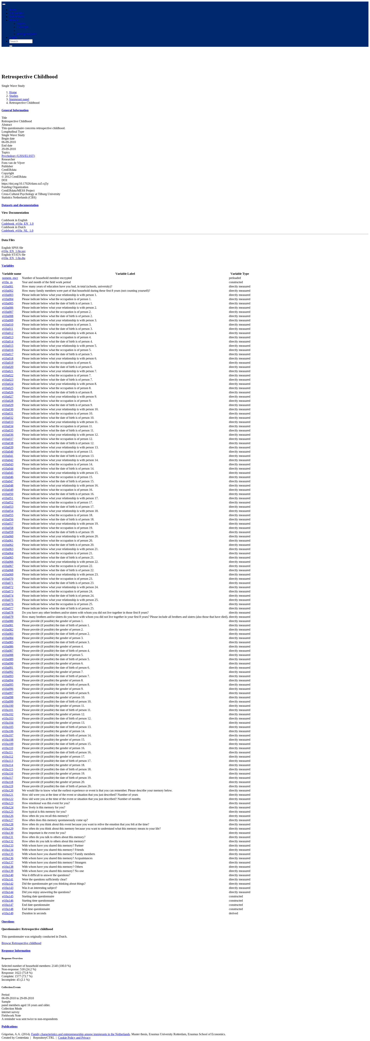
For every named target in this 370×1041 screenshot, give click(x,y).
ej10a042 (7, 460)
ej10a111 (7, 752)
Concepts (22, 27)
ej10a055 (7, 515)
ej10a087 (7, 650)
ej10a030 (7, 409)
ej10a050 (7, 494)
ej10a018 (7, 358)
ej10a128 (7, 824)
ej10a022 (7, 375)
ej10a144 (7, 892)
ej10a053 (7, 506)
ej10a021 (7, 371)
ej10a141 (7, 879)
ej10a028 (7, 400)
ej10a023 (7, 379)
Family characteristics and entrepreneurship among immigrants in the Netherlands (80, 1034)
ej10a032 (7, 417)
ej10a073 (7, 591)
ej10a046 (7, 477)
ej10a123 (7, 803)
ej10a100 (7, 705)
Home (13, 9)
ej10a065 (7, 557)
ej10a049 (7, 489)
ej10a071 (7, 583)
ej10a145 (7, 896)
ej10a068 (7, 570)
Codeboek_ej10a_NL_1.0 (17, 230)
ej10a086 (7, 646)
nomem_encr (10, 278)
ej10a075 (7, 599)
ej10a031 (7, 413)
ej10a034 (7, 426)
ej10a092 (7, 671)
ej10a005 (7, 303)
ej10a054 (7, 511)
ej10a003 (7, 294)
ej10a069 (7, 574)
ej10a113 (7, 760)
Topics (21, 23)
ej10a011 (7, 328)
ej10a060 (7, 536)
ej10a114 (7, 765)
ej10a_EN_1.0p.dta (13, 258)
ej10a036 (7, 434)
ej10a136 (7, 858)
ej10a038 (7, 443)
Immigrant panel (27, 34)
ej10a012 (7, 333)
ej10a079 (7, 616)
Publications (16, 16)
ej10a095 (7, 684)
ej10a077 (7, 608)
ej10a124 (7, 807)
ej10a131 (7, 837)
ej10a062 (7, 544)
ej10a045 (7, 472)
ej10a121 (7, 794)
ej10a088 (7, 655)
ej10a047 (7, 481)
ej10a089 (7, 659)
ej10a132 (7, 841)
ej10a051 (7, 498)
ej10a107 (7, 735)
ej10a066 (7, 561)
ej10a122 (7, 799)
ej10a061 (7, 540)
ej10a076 (7, 604)
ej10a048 (7, 485)
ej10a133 (7, 845)
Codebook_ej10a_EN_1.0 (18, 223)
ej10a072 (7, 587)
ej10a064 (7, 553)
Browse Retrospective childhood (21, 943)
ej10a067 (7, 566)
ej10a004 (7, 299)
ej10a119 (7, 786)
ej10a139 (7, 871)
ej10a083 (7, 633)
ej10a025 (7, 388)
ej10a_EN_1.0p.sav (14, 251)
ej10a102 (7, 714)
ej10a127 (7, 820)
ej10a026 (7, 392)
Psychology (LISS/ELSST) (18, 155)
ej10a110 (7, 748)
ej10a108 (7, 739)
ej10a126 (7, 815)
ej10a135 (7, 854)
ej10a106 (7, 731)
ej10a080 (7, 621)
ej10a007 (7, 311)
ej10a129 (7, 828)
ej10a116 (7, 773)
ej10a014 (7, 341)
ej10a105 (7, 727)
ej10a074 (7, 595)
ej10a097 (7, 693)
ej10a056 (7, 519)
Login (13, 37)
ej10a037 (7, 439)
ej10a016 (7, 350)
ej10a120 (7, 790)
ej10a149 (7, 913)
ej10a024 (7, 383)
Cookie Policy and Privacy (74, 1037)
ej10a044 (7, 468)
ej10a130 (7, 832)
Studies (13, 95)
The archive (16, 13)
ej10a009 (7, 320)
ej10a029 (7, 405)
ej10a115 (7, 769)
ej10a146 (7, 900)
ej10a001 (7, 286)
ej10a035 (7, 430)
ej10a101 (7, 710)
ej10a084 (7, 638)
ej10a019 (7, 362)
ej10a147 (7, 904)
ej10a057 (7, 523)
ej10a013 (7, 337)
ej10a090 (7, 663)
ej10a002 (7, 290)
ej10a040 (7, 451)
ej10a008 (7, 316)
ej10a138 (7, 866)
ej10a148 (7, 909)
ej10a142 (7, 883)
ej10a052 (7, 502)
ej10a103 (7, 718)
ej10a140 (7, 875)
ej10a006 (7, 307)
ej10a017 (7, 354)
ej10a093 (7, 676)
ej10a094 (7, 680)
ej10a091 (7, 667)
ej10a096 (7, 688)
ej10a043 (7, 464)
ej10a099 (7, 701)
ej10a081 (7, 625)
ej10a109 (7, 743)
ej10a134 (7, 849)
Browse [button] (14, 20)
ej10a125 (7, 811)
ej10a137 (7, 862)
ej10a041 (7, 455)
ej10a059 (7, 532)
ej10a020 (7, 366)
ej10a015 (7, 345)
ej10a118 (7, 782)
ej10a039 (7, 447)
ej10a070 (7, 578)
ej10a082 (7, 629)
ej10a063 (7, 549)
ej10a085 (7, 642)
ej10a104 (7, 722)
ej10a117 (7, 777)
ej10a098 (7, 697)
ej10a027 (7, 396)
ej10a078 (7, 612)
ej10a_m (7, 282)
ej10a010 (7, 324)
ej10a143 (7, 887)
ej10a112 (7, 756)
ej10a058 (7, 527)
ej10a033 (7, 422)
